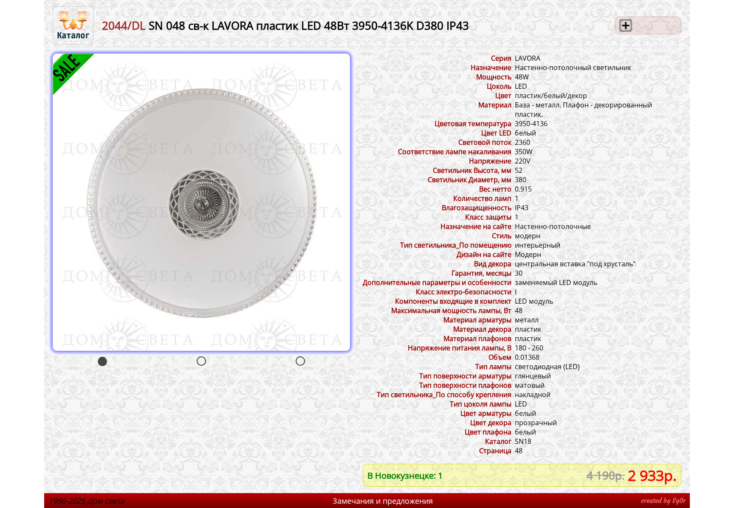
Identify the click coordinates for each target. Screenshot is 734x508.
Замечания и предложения (383, 501)
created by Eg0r (663, 501)
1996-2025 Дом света (86, 501)
